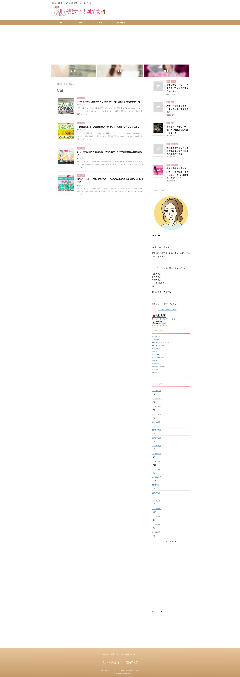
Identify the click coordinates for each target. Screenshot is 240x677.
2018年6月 (156, 430)
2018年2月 (156, 461)
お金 (60, 23)
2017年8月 (156, 501)
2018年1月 (156, 469)
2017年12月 (157, 477)
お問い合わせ (120, 23)
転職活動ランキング (160, 325)
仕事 (100, 23)
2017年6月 (156, 516)
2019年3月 (156, 391)
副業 (80, 23)
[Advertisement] (120, 43)
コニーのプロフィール (167, 309)
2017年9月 (156, 493)
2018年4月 (156, 446)
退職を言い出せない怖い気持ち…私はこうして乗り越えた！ (177, 129)
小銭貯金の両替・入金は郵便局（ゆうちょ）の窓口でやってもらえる (108, 126)
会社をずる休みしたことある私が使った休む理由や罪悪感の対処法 (177, 150)
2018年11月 (157, 406)
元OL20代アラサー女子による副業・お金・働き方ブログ (120, 670)
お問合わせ (114, 654)
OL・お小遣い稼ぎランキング (164, 319)
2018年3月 (156, 453)
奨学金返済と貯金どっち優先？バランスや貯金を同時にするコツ (177, 88)
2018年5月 (156, 438)
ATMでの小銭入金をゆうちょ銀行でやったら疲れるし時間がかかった (108, 101)
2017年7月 (156, 509)
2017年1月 (156, 532)
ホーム (105, 654)
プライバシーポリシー (129, 654)
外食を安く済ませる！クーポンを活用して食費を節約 (177, 108)
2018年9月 (156, 414)
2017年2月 (156, 524)
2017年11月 (156, 485)
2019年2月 (156, 398)
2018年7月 (156, 422)
